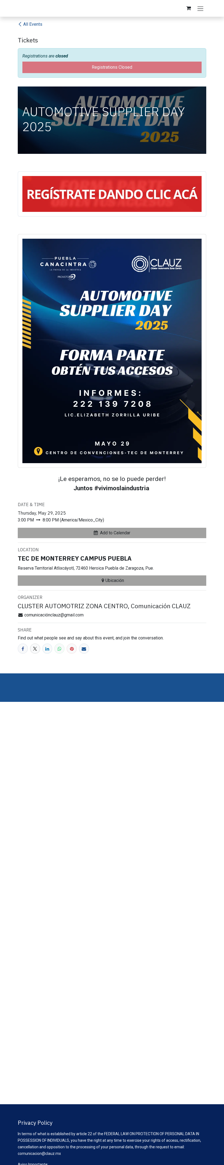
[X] (35, 649)
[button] (112, 533)
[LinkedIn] (47, 649)
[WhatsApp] (59, 649)
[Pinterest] (72, 649)
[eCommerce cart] (188, 8)
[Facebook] (23, 649)
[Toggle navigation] (200, 8)
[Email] (84, 649)
